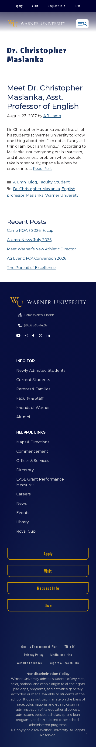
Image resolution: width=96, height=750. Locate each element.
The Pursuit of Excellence (31, 267)
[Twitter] (40, 335)
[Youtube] (18, 335)
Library (22, 522)
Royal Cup (26, 531)
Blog (32, 182)
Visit (35, 5)
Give (78, 5)
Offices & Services (32, 460)
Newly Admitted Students (40, 370)
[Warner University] (36, 24)
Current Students (33, 380)
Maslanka (35, 195)
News (21, 503)
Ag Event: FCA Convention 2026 (36, 258)
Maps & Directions (32, 442)
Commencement (32, 451)
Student (62, 182)
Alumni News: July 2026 (29, 240)
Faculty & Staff (30, 398)
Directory (25, 470)
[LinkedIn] (48, 335)
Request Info (56, 5)
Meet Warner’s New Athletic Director (41, 249)
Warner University (62, 195)
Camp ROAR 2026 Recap (30, 230)
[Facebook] (33, 335)
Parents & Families (33, 389)
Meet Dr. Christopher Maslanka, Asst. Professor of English (44, 97)
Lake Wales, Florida (39, 315)
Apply (19, 5)
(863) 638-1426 (35, 325)
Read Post (42, 168)
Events (22, 513)
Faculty (45, 182)
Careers (23, 494)
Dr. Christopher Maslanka (36, 189)
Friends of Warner (33, 407)
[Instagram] (26, 335)
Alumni (20, 182)
